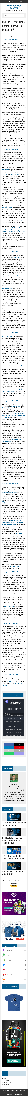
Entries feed (5, 1080)
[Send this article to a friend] (9, 750)
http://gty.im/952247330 (10, 674)
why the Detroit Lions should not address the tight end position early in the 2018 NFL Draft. (14, 230)
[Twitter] (7, 1)
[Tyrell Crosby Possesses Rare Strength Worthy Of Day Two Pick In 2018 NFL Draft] (14, 835)
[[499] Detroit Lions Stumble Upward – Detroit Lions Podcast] (14, 853)
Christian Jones (13, 366)
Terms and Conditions (14, 1097)
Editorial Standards (15, 1090)
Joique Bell (5, 502)
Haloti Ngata (16, 257)
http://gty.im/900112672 (10, 39)
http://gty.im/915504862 (10, 149)
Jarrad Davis (18, 390)
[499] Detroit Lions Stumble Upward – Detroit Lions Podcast (13, 857)
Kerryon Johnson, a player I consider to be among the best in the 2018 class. (12, 522)
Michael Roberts (7, 208)
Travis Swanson (7, 289)
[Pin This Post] (19, 747)
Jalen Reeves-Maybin (8, 392)
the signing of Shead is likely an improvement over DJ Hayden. (13, 415)
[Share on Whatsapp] (9, 753)
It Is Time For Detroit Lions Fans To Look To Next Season (14, 823)
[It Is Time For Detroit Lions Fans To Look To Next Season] (14, 820)
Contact (5, 1092)
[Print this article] (19, 750)
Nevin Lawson (15, 406)
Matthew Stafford (14, 566)
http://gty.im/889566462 (10, 401)
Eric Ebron (5, 169)
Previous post (15, 760)
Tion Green (18, 533)
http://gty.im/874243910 (10, 623)
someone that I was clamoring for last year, (12, 491)
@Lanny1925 (10, 682)
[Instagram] (15, 1)
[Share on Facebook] (9, 744)
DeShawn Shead (7, 408)
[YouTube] (10, 1)
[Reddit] (21, 1)
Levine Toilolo (14, 175)
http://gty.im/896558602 (10, 483)
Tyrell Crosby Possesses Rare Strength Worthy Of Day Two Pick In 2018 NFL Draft (13, 840)
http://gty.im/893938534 (10, 252)
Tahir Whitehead (7, 336)
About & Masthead (5, 1090)
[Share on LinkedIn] (9, 747)
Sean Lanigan (11, 34)
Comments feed (6, 1082)
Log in (4, 1078)
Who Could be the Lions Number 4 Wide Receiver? (14, 872)
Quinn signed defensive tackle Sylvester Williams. (12, 276)
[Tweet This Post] (19, 744)
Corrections (22, 1090)
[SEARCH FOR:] (14, 15)
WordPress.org (6, 1084)
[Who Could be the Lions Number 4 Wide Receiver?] (14, 869)
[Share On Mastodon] (19, 753)
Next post (13, 762)
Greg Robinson (9, 606)
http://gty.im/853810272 (10, 333)
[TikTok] (12, 1)
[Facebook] (18, 1)
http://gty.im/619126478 (10, 572)
